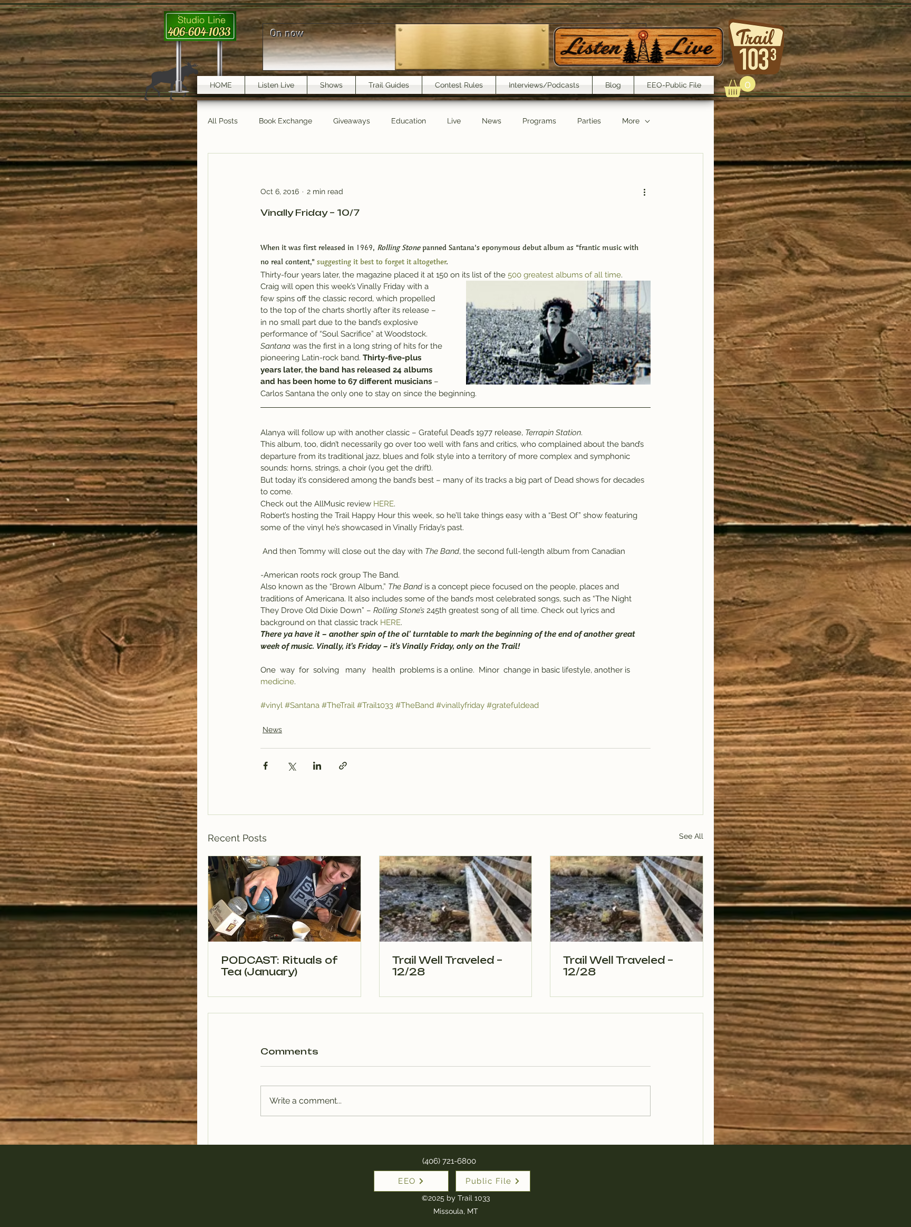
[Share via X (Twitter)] (291, 766)
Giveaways (351, 121)
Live (454, 121)
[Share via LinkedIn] (317, 766)
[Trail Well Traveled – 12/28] (456, 899)
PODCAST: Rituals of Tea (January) (279, 965)
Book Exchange (285, 121)
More (630, 121)
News (491, 121)
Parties (589, 121)
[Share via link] (343, 766)
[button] (739, 86)
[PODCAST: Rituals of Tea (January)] (284, 899)
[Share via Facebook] (265, 766)
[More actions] (644, 191)
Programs (539, 121)
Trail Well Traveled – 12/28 (447, 965)
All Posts (223, 121)
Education (408, 121)
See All (691, 836)
